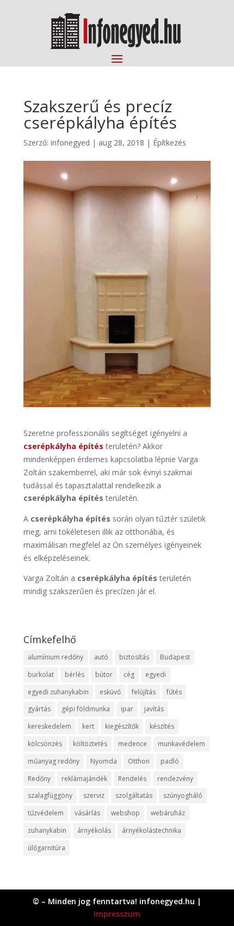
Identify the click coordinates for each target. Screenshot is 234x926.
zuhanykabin (47, 830)
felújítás (144, 692)
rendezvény (175, 778)
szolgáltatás (133, 795)
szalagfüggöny (50, 795)
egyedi (155, 674)
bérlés (74, 674)
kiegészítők (122, 726)
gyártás (39, 708)
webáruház (168, 813)
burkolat (41, 674)
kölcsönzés (45, 743)
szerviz (93, 795)
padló (170, 761)
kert (88, 726)
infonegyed (70, 142)
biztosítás (134, 657)
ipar (127, 708)
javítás (154, 708)
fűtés (174, 692)
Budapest (175, 657)
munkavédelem (181, 743)
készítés (162, 726)
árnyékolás (94, 830)
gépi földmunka (85, 708)
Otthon (139, 761)
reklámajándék (84, 778)
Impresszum (117, 914)
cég (129, 674)
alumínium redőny (55, 657)
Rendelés (132, 778)
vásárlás (87, 813)
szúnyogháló (182, 795)
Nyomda (103, 761)
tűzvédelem (46, 813)
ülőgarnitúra (46, 847)
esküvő (110, 692)
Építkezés (169, 142)
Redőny (39, 778)
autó (101, 657)
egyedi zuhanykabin (58, 692)
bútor (104, 674)
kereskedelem (49, 726)
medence (132, 743)
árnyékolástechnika (151, 830)
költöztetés (90, 743)
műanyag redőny (53, 761)
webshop (125, 813)
